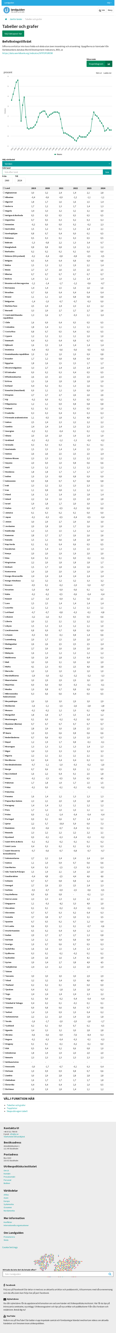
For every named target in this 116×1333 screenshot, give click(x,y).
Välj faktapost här (13, 33)
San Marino (10, 867)
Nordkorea (10, 760)
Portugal (9, 819)
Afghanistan (11, 192)
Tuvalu (8, 1021)
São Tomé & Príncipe (15, 871)
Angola (8, 210)
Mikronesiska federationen (10, 695)
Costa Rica (10, 331)
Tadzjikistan (11, 967)
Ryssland (9, 837)
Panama (9, 796)
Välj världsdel (8, 159)
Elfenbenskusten (13, 377)
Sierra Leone (11, 899)
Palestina (9, 792)
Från (4, 176)
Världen (8, 163)
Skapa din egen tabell (17, 1111)
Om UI (6, 1170)
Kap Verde (10, 544)
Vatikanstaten (12, 1062)
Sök (103, 10)
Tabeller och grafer (16, 1105)
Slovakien (10, 908)
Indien (8, 476)
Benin (7, 269)
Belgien (8, 260)
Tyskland (9, 1025)
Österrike (9, 1084)
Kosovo (8, 585)
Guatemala (10, 449)
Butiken (7, 1183)
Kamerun (9, 535)
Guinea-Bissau (12, 458)
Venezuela (10, 1066)
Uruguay (9, 1044)
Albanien (9, 197)
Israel (7, 503)
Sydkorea (9, 953)
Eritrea (8, 381)
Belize (8, 265)
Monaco (9, 710)
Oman (8, 778)
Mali (7, 662)
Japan (8, 517)
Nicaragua (10, 746)
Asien (6, 1198)
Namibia (9, 728)
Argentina (10, 220)
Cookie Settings (10, 1247)
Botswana (10, 288)
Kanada (8, 539)
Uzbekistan (10, 1053)
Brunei (8, 297)
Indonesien (10, 481)
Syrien (8, 962)
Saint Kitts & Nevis (14, 841)
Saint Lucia (10, 846)
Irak (7, 485)
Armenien (9, 224)
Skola (6, 1240)
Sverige (9, 944)
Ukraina (8, 1035)
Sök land (6, 168)
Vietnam (9, 1071)
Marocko (9, 671)
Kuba (7, 594)
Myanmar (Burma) (13, 724)
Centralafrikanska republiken (12, 316)
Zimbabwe (10, 1080)
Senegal (9, 885)
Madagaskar (11, 644)
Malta (8, 666)
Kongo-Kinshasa (13, 580)
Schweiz (9, 881)
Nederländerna (12, 737)
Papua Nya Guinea (13, 801)
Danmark (9, 340)
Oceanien (8, 1207)
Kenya (8, 553)
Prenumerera (9, 1237)
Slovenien (10, 912)
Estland (8, 386)
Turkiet (8, 1012)
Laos (7, 603)
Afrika (6, 1194)
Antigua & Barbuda (14, 215)
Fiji (6, 399)
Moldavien (10, 706)
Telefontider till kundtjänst (14, 1136)
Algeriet (9, 202)
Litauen (8, 635)
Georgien (9, 431)
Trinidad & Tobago (14, 1003)
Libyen (8, 626)
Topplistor (12, 1108)
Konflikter (8, 1222)
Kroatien (9, 589)
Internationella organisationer (16, 1225)
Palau (7, 787)
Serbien (9, 890)
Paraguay (9, 805)
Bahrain (8, 242)
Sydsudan (10, 957)
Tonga (8, 998)
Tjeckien (9, 989)
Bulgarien (9, 301)
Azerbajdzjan (11, 233)
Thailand (9, 985)
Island (8, 499)
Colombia (9, 327)
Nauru (8, 733)
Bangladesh (10, 247)
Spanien (9, 921)
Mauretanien (11, 680)
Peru (7, 810)
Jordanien (10, 526)
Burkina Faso (11, 306)
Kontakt (7, 1173)
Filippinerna (11, 404)
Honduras (9, 472)
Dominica (9, 349)
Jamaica (9, 512)
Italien (8, 508)
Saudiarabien (11, 876)
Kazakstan (10, 549)
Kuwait (8, 598)
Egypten (9, 363)
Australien (10, 229)
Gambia (8, 426)
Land (7, 188)
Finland (8, 408)
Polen (8, 814)
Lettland (9, 612)
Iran (7, 490)
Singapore (10, 903)
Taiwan (8, 971)
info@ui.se (14, 1134)
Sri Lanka (9, 926)
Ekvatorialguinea (13, 367)
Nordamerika (9, 1210)
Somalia (9, 917)
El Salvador (10, 372)
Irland (8, 494)
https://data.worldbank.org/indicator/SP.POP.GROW (27, 53)
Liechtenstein (11, 630)
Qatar (8, 823)
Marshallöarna (12, 675)
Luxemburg (10, 639)
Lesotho (9, 607)
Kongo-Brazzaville (14, 576)
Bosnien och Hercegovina (17, 283)
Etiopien (9, 395)
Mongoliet (10, 714)
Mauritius (9, 684)
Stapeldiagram (96, 63)
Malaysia (9, 653)
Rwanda (9, 832)
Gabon (8, 422)
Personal (7, 1180)
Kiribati (8, 567)
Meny (110, 10)
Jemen (8, 521)
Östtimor (9, 1089)
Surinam (9, 939)
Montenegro (11, 719)
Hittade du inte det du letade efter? (19, 1269)
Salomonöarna (12, 858)
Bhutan (8, 274)
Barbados (9, 251)
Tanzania (9, 976)
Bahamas (9, 238)
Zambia (8, 1075)
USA (7, 1048)
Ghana (8, 435)
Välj (108, 3)
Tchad (8, 980)
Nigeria (8, 755)
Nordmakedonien (13, 764)
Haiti (7, 467)
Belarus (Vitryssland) (15, 256)
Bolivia (8, 278)
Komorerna (10, 571)
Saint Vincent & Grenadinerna (11, 852)
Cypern (8, 336)
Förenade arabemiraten (16, 417)
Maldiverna (10, 657)
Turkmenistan (11, 1016)
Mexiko (8, 689)
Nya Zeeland (11, 773)
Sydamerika (9, 1204)
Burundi (9, 310)
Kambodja (10, 530)
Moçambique (11, 701)
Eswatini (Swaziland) (15, 390)
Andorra (9, 206)
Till (16, 176)
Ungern (8, 1039)
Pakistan (9, 782)
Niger (7, 751)
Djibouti (9, 345)
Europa (7, 1201)
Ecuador (9, 358)
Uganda (8, 1030)
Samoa (8, 862)
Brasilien (9, 292)
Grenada (9, 444)
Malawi (8, 648)
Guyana (8, 463)
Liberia (8, 621)
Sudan (8, 935)
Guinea (8, 453)
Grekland (9, 440)
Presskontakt (9, 1176)
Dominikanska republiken (17, 354)
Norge (8, 769)
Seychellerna (11, 894)
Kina (7, 558)
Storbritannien (12, 930)
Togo (7, 994)
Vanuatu (9, 1057)
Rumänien (9, 828)
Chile (7, 322)
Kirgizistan (10, 562)
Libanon (9, 617)
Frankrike (9, 413)
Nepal (8, 742)
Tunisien (9, 1007)
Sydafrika (10, 948)
